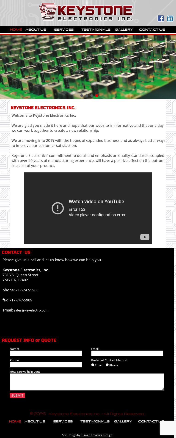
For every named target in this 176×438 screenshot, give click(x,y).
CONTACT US (152, 29)
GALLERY (124, 29)
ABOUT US (35, 29)
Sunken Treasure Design (96, 435)
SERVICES (64, 29)
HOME (16, 29)
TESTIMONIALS (96, 29)
